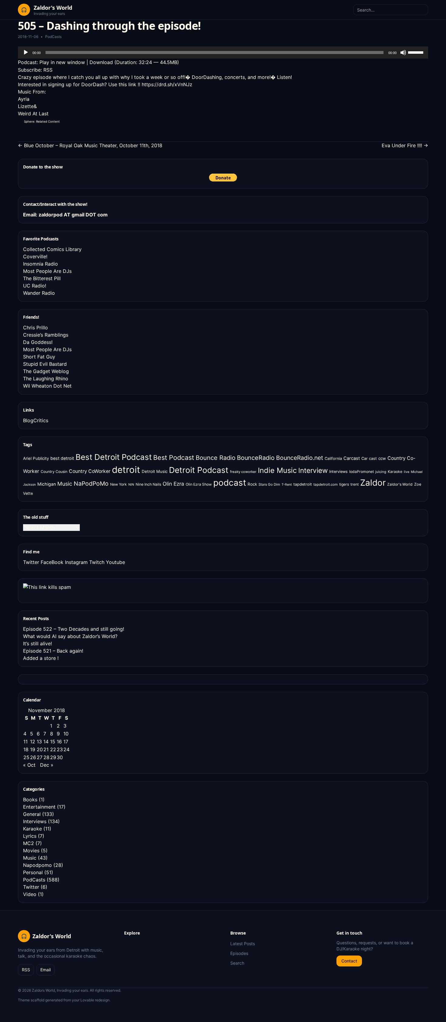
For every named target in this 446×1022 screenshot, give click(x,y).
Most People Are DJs (47, 271)
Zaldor (373, 482)
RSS (47, 70)
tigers (344, 484)
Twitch (96, 562)
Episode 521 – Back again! (53, 651)
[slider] (416, 51)
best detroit (62, 458)
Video (29, 894)
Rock (252, 484)
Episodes (239, 953)
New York (118, 484)
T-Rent (287, 485)
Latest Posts (242, 943)
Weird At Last (33, 113)
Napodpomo (37, 865)
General (32, 814)
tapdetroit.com (325, 484)
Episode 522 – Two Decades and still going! (73, 629)
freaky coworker (243, 472)
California (333, 458)
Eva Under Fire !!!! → (405, 145)
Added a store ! (41, 658)
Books (30, 799)
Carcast (351, 458)
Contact (349, 960)
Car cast (369, 458)
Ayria (23, 99)
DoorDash (92, 84)
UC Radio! (34, 286)
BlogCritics (35, 420)
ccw (382, 458)
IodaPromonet (361, 471)
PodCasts (53, 36)
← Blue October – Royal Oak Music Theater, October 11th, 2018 (90, 145)
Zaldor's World (400, 484)
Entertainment (39, 807)
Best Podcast (173, 457)
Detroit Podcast (198, 470)
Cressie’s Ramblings (45, 335)
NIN (131, 485)
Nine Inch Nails (148, 484)
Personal (33, 872)
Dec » (46, 765)
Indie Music (277, 470)
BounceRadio (256, 457)
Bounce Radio (215, 457)
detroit (126, 469)
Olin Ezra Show (199, 484)
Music (64, 483)
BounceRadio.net (299, 457)
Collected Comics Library (52, 249)
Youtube (115, 562)
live (406, 472)
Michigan (46, 484)
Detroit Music (154, 471)
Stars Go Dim (269, 484)
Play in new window (62, 62)
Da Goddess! (37, 342)
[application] (223, 52)
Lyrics (29, 836)
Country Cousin (54, 471)
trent (354, 484)
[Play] (26, 52)
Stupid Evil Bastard (45, 364)
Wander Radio (39, 293)
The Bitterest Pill (42, 278)
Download (101, 62)
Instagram (76, 562)
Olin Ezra (173, 483)
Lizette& (27, 106)
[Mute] (403, 52)
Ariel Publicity (36, 458)
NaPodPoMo (91, 483)
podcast (229, 482)
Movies (31, 850)
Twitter (31, 562)
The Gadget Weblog (46, 371)
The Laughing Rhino (45, 378)
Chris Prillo (35, 327)
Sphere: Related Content (42, 121)
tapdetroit (302, 484)
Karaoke (395, 471)
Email (45, 969)
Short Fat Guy (39, 357)
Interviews (338, 471)
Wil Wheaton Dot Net (47, 386)
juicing (380, 472)
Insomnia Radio (40, 264)
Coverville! (35, 256)
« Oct (29, 765)
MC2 (28, 843)
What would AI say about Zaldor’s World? (70, 636)
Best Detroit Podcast (114, 457)
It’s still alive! (37, 643)
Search (237, 963)
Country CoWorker (89, 471)
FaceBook (52, 562)
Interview (313, 470)
